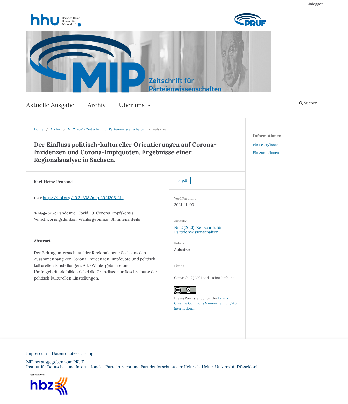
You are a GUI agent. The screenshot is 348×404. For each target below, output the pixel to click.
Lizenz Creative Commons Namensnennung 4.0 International (205, 303)
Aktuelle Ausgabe (50, 105)
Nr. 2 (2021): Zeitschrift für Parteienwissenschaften (107, 129)
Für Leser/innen (266, 145)
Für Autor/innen (266, 152)
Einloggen (315, 4)
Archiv (97, 105)
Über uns (132, 105)
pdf (184, 180)
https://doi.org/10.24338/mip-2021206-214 (83, 197)
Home (38, 129)
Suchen (310, 102)
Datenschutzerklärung (72, 353)
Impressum (36, 353)
